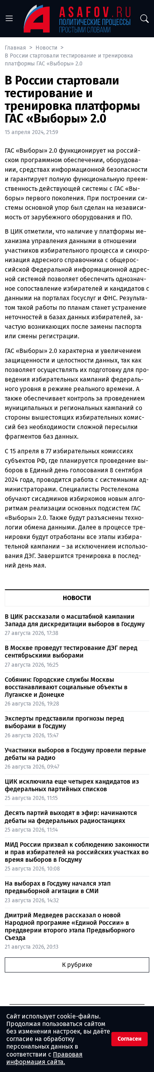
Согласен (129, 1039)
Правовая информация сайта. (44, 1058)
